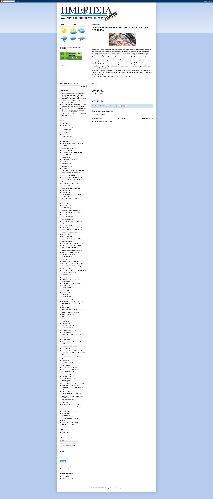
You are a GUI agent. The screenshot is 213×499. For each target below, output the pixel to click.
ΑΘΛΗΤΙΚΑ (65, 130)
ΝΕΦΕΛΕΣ (65, 323)
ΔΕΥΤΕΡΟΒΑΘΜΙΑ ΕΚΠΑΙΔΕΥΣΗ (72, 170)
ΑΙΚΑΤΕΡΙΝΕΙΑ (66, 136)
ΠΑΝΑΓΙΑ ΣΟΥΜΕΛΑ (68, 348)
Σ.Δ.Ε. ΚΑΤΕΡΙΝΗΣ (67, 378)
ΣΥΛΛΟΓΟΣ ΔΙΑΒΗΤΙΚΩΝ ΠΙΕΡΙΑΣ (72, 383)
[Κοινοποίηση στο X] (123, 106)
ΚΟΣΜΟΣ (64, 285)
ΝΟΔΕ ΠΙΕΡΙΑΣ (66, 328)
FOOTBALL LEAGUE (68, 418)
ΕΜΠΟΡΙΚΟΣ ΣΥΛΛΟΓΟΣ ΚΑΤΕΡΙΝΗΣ (73, 221)
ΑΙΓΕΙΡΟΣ (64, 132)
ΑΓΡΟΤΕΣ (64, 125)
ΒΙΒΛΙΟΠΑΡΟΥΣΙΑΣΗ (68, 159)
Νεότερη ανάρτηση (97, 118)
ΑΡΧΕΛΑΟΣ (65, 145)
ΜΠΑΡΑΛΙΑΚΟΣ (66, 314)
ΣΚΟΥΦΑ (64, 381)
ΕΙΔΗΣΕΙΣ (64, 201)
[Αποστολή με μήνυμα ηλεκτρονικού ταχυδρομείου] (119, 106)
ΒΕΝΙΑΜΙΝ (65, 157)
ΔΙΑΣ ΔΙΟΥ (65, 186)
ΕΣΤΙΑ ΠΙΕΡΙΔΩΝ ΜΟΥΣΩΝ (70, 248)
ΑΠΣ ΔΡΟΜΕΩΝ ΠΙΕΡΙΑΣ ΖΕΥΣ (71, 139)
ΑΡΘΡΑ (64, 141)
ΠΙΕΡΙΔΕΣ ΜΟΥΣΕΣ (67, 363)
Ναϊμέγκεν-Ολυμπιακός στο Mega (71, 114)
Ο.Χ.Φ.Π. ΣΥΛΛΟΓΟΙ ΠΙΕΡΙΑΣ (70, 334)
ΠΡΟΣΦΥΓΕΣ (65, 376)
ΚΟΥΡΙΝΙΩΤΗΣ (66, 292)
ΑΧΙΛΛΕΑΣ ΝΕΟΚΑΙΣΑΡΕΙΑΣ (71, 152)
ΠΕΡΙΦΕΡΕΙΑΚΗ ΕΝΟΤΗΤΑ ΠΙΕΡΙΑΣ (73, 356)
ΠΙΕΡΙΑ (64, 360)
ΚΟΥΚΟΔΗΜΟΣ (66, 288)
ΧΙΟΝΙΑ (64, 409)
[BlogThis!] (121, 106)
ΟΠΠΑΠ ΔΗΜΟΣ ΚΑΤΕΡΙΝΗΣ (70, 341)
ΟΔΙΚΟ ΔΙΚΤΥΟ (66, 339)
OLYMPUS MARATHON (69, 422)
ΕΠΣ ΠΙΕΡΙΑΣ (66, 241)
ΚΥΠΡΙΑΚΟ (65, 297)
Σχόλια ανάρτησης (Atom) (105, 121)
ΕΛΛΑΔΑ (64, 214)
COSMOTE (65, 413)
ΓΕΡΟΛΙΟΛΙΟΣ (66, 166)
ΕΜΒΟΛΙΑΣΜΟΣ (66, 219)
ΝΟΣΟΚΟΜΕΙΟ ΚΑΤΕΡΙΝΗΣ (70, 330)
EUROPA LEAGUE (67, 415)
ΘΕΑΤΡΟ (64, 259)
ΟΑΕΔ (63, 337)
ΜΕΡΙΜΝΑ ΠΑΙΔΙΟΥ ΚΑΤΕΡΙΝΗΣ (71, 301)
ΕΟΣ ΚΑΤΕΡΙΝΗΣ (67, 236)
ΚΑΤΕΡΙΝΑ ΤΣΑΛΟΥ (68, 272)
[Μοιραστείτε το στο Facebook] (124, 106)
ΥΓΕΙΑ (64, 402)
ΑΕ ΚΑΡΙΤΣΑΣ (66, 127)
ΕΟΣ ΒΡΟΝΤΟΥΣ (67, 234)
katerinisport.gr (65, 476)
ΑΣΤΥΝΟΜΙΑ (66, 150)
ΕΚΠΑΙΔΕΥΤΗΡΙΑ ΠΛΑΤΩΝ (70, 210)
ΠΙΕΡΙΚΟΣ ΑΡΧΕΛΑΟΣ (68, 367)
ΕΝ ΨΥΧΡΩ (65, 225)
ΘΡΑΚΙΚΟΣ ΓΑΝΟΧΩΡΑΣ (69, 261)
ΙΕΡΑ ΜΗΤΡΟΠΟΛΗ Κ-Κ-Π (70, 266)
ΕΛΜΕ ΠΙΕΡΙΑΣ (66, 217)
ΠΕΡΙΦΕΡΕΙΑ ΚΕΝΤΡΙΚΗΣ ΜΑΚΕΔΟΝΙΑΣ (74, 353)
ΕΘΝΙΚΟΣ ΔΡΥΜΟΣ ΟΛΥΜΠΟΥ (71, 198)
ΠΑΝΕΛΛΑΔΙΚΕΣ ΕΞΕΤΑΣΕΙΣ (71, 350)
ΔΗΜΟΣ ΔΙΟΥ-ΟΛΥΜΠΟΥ (69, 173)
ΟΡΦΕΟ (64, 343)
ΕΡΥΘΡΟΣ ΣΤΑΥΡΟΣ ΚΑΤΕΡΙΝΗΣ (71, 245)
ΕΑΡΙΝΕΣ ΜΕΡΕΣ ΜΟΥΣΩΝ (70, 188)
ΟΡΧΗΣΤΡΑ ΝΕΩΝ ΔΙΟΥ (69, 346)
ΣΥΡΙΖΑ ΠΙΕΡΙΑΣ (67, 391)
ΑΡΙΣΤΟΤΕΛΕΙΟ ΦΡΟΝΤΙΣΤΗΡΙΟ (71, 143)
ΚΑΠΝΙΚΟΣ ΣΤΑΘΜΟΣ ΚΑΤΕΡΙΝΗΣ (72, 270)
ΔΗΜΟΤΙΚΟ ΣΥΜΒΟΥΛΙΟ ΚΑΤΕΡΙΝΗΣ (73, 179)
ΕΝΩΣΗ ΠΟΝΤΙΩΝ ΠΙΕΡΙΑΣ (70, 232)
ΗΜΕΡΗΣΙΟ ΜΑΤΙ (67, 254)
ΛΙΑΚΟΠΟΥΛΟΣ (66, 299)
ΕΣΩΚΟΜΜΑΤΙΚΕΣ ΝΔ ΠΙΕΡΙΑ (71, 250)
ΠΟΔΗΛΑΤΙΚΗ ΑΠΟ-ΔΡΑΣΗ (70, 369)
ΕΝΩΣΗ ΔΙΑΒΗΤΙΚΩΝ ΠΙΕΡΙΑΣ (71, 227)
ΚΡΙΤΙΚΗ (64, 294)
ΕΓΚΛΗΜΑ (65, 192)
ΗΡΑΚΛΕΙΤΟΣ (66, 257)
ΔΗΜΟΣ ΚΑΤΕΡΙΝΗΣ (68, 175)
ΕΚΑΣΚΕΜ (65, 203)
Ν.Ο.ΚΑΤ (64, 321)
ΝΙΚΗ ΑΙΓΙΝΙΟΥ (66, 325)
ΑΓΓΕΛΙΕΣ (65, 123)
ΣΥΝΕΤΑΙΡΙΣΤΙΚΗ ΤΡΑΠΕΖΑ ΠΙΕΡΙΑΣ (73, 387)
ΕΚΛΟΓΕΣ (65, 208)
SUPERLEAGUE (66, 425)
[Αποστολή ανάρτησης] (116, 106)
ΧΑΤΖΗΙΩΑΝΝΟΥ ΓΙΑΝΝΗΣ (70, 406)
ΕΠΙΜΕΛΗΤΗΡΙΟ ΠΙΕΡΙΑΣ (69, 238)
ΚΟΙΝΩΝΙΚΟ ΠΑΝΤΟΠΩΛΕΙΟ (71, 283)
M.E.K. (64, 420)
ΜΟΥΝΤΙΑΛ (65, 307)
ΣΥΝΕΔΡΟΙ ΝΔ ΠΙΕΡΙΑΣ (69, 385)
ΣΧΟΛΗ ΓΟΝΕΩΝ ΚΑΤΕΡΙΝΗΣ (71, 393)
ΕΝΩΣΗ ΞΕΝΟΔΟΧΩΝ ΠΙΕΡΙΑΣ (71, 229)
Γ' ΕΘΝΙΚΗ (65, 164)
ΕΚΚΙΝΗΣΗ (65, 205)
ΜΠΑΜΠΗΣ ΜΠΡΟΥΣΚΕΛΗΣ (70, 312)
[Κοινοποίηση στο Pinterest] (126, 106)
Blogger (120, 488)
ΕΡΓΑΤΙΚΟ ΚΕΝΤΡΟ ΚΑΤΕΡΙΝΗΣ (71, 243)
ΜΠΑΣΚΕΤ (65, 316)
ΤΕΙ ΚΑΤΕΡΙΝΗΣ (66, 400)
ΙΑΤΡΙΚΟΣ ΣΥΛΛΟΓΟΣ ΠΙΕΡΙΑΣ (71, 263)
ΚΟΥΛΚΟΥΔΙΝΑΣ (67, 290)
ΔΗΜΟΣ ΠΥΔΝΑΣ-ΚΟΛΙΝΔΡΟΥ (71, 177)
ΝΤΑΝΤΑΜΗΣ (66, 332)
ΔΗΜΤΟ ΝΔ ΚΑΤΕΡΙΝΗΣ (69, 183)
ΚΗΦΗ (64, 277)
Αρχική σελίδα (121, 118)
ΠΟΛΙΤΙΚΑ (65, 374)
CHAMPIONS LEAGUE (68, 411)
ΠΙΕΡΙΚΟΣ (65, 365)
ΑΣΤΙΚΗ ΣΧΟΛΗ (67, 148)
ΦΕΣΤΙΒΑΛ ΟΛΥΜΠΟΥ (68, 404)
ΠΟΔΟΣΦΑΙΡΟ (66, 372)
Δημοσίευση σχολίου (99, 114)
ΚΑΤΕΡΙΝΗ (65, 275)
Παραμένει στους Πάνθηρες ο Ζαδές (71, 100)
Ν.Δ (63, 319)
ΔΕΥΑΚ (64, 168)
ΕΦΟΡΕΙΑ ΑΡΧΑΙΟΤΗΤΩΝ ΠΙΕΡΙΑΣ (72, 252)
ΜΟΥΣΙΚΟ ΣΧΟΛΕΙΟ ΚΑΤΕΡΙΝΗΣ (72, 310)
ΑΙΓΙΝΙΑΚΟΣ (65, 134)
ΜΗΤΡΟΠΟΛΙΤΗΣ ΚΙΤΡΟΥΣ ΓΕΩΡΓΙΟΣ (73, 303)
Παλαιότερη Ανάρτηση (147, 118)
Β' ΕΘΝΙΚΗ (65, 155)
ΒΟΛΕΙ (64, 161)
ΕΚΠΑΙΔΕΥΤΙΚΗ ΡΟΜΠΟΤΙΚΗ (71, 212)
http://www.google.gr (67, 478)
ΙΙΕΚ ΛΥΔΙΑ (65, 268)
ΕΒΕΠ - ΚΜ (65, 190)
